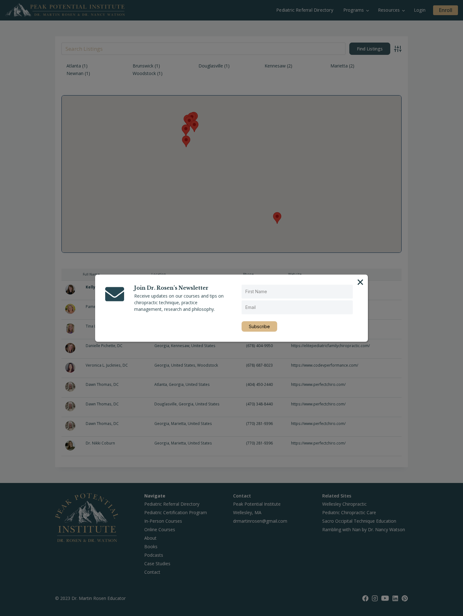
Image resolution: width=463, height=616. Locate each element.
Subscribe (259, 326)
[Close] (360, 282)
